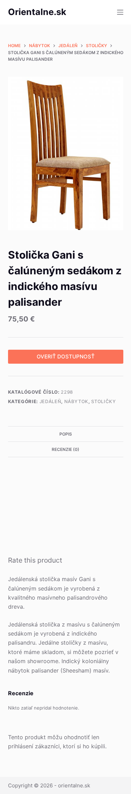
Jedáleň (50, 401)
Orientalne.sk (37, 12)
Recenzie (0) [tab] (65, 449)
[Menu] (120, 12)
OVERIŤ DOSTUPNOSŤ (66, 356)
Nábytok (76, 401)
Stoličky (103, 401)
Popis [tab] (65, 434)
